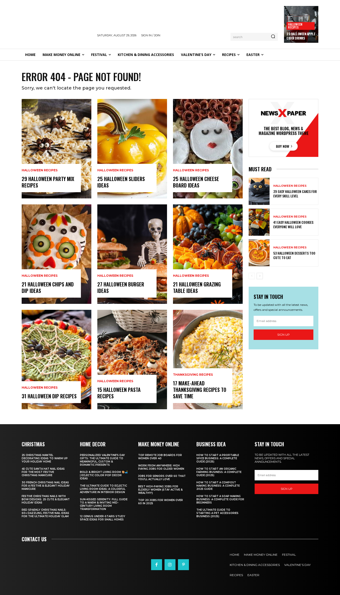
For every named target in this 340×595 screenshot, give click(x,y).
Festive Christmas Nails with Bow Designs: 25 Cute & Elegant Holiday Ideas (46, 499)
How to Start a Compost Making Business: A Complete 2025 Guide (218, 486)
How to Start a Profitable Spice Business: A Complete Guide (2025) (217, 458)
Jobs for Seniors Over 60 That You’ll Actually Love (162, 477)
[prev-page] (252, 276)
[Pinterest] (183, 564)
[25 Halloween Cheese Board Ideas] (208, 148)
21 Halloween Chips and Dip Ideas (48, 287)
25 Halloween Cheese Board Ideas (196, 182)
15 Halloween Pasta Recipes (119, 393)
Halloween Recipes (295, 25)
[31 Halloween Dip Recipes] (56, 359)
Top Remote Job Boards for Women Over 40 (160, 457)
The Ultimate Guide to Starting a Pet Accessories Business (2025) (217, 513)
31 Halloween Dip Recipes (49, 396)
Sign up (283, 334)
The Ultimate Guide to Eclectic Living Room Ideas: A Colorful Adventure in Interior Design (103, 489)
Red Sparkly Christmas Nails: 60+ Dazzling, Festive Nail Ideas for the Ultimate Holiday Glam (45, 513)
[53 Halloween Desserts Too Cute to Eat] (259, 253)
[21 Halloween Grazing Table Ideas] (208, 254)
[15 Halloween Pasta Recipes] (132, 359)
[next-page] (260, 276)
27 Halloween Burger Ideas (120, 287)
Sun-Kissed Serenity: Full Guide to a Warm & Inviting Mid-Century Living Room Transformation (103, 504)
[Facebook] (156, 564)
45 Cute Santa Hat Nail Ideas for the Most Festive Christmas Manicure (43, 472)
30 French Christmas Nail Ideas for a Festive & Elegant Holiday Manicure (46, 486)
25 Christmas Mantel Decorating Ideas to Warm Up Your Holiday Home (45, 458)
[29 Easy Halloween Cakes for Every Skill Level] (259, 191)
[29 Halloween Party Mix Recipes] (56, 148)
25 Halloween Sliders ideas (121, 182)
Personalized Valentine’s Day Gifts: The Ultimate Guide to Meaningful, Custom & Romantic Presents (102, 460)
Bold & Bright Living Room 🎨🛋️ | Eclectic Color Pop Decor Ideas (104, 475)
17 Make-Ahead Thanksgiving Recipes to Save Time (199, 389)
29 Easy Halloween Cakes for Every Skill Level (295, 193)
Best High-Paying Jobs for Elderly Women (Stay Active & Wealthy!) (160, 490)
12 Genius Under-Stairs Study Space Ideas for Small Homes (102, 518)
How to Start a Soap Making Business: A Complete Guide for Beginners (220, 499)
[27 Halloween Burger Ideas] (132, 254)
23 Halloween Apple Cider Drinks (300, 36)
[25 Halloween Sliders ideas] (132, 148)
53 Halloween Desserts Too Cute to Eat (294, 255)
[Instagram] (170, 564)
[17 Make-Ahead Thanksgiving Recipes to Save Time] (208, 359)
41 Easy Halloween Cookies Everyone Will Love (293, 224)
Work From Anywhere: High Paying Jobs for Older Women (161, 467)
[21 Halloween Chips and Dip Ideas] (56, 254)
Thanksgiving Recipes (193, 374)
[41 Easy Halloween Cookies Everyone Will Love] (259, 222)
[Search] (273, 37)
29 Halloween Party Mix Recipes (48, 182)
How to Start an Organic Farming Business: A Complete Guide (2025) (218, 472)
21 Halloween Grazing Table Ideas (197, 287)
